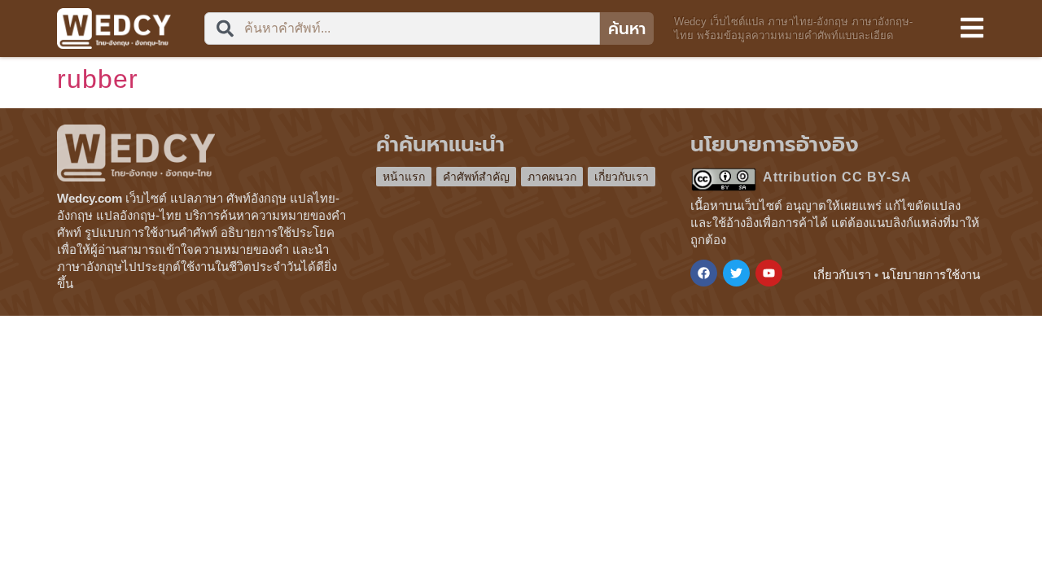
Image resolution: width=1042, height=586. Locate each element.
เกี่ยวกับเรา (621, 176)
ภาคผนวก (552, 176)
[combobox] (402, 28)
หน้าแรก (404, 176)
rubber (97, 79)
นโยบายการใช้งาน (931, 275)
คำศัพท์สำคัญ (476, 176)
